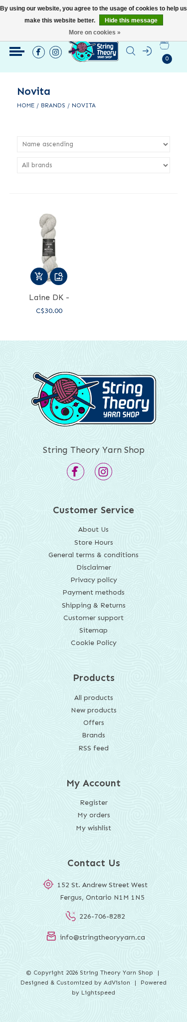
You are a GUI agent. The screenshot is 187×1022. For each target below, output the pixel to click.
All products (93, 697)
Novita (84, 105)
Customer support (93, 618)
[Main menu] (16, 51)
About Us (93, 529)
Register (94, 802)
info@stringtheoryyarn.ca (102, 937)
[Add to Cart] (39, 276)
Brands (53, 105)
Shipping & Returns (94, 605)
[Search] (130, 53)
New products (94, 710)
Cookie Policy (94, 643)
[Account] (147, 53)
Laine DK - (49, 297)
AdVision (117, 982)
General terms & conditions (93, 555)
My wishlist (93, 828)
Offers (93, 722)
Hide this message (131, 20)
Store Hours (93, 542)
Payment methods (93, 592)
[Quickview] (58, 276)
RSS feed (93, 748)
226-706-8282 (102, 916)
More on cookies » (95, 32)
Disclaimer (93, 567)
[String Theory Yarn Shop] (93, 61)
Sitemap (93, 630)
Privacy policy (93, 580)
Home (25, 105)
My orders (93, 815)
